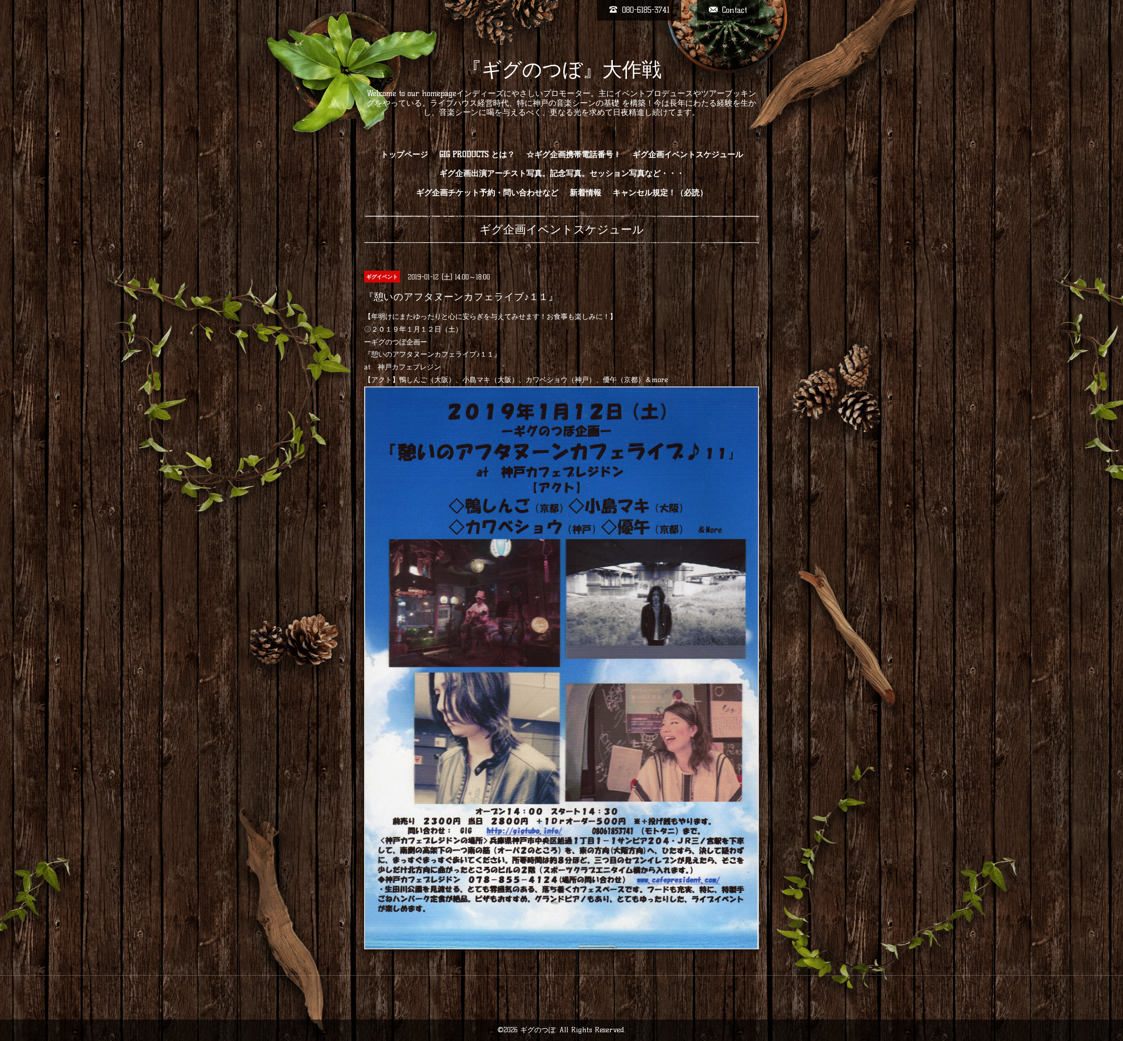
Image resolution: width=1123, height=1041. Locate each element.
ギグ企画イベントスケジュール (688, 154)
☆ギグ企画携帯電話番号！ (573, 154)
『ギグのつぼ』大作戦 (562, 69)
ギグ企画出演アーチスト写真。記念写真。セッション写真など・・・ (562, 173)
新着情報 (585, 192)
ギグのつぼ (537, 1030)
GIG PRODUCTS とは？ (477, 154)
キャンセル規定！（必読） (660, 192)
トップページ (404, 154)
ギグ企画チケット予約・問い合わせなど (487, 192)
